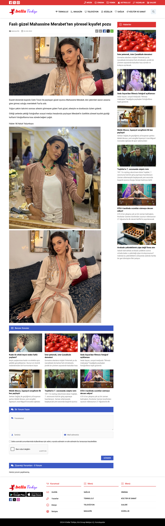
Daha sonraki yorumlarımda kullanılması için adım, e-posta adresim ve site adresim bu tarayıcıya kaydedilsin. (54, 441)
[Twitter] (14, 2)
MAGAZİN (15, 31)
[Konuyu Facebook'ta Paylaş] (104, 31)
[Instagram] (18, 2)
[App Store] (34, 495)
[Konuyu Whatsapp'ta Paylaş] (111, 31)
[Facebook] (10, 2)
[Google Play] (17, 495)
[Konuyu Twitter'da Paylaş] (108, 31)
